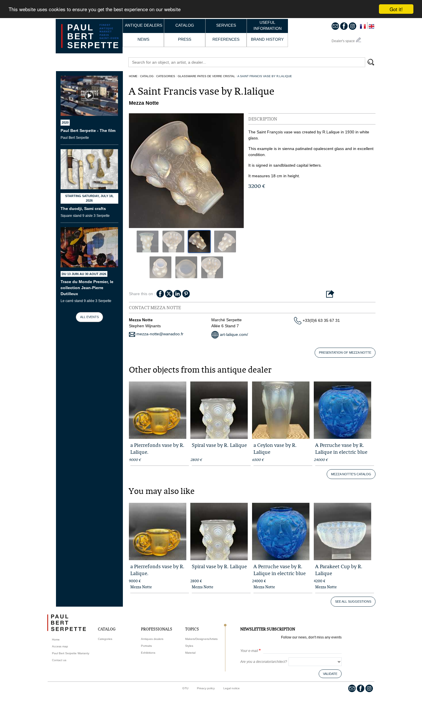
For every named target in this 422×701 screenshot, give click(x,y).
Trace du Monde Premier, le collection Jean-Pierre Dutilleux (87, 287)
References (225, 39)
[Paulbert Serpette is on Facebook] (344, 26)
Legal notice (231, 688)
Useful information (267, 25)
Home (133, 76)
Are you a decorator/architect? (263, 662)
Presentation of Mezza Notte (345, 352)
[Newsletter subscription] (335, 26)
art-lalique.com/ (233, 334)
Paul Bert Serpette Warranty (70, 653)
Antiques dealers (152, 638)
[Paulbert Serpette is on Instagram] (352, 26)
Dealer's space (343, 41)
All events (89, 317)
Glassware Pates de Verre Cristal (206, 76)
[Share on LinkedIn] (177, 293)
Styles (189, 645)
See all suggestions (353, 601)
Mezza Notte (141, 587)
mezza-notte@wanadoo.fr (159, 334)
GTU (185, 688)
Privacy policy (206, 688)
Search (373, 63)
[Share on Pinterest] (186, 293)
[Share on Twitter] (169, 293)
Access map (60, 646)
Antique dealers (143, 25)
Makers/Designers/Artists (201, 638)
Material (190, 652)
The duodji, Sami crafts (83, 208)
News (143, 39)
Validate (330, 673)
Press (184, 39)
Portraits (146, 645)
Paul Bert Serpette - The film (88, 130)
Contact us (59, 660)
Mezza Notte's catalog (351, 474)
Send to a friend (330, 294)
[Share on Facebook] (160, 293)
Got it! (396, 9)
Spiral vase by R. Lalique (219, 445)
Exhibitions (148, 652)
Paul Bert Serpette (93, 36)
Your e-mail (249, 651)
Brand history (267, 39)
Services (226, 25)
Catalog (184, 25)
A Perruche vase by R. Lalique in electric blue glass (341, 452)
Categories (165, 76)
